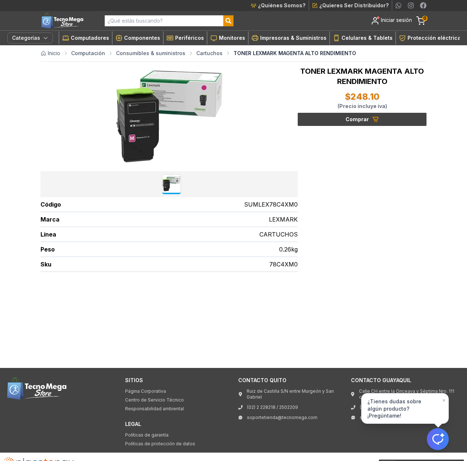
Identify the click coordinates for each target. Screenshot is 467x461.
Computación (88, 53)
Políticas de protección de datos (160, 443)
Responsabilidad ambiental (154, 408)
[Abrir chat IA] (438, 439)
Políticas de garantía (147, 435)
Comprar (357, 119)
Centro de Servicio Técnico (154, 400)
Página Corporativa (145, 391)
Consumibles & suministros (150, 53)
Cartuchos (209, 53)
